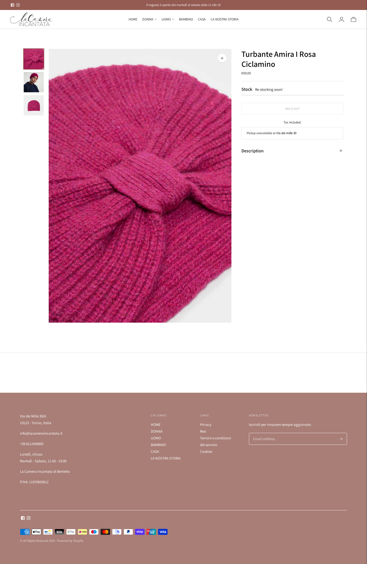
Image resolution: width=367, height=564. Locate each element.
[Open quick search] (329, 19)
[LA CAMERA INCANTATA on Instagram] (18, 5)
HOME (133, 19)
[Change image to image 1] (34, 59)
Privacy (205, 424)
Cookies (206, 451)
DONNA (147, 19)
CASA (202, 19)
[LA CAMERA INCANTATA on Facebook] (12, 5)
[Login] (341, 19)
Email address (263, 433)
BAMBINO (186, 19)
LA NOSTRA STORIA (225, 19)
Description (252, 151)
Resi (203, 431)
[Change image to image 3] (34, 105)
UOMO (166, 19)
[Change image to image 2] (34, 82)
